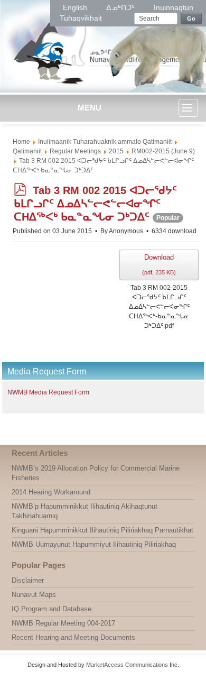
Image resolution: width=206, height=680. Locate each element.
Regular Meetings (75, 151)
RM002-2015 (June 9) (163, 151)
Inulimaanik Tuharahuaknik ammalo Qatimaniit (105, 141)
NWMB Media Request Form (48, 392)
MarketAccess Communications (127, 664)
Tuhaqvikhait (81, 18)
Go (191, 18)
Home (21, 141)
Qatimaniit (27, 151)
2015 (116, 151)
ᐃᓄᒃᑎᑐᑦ (121, 7)
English (76, 7)
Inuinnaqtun (173, 7)
